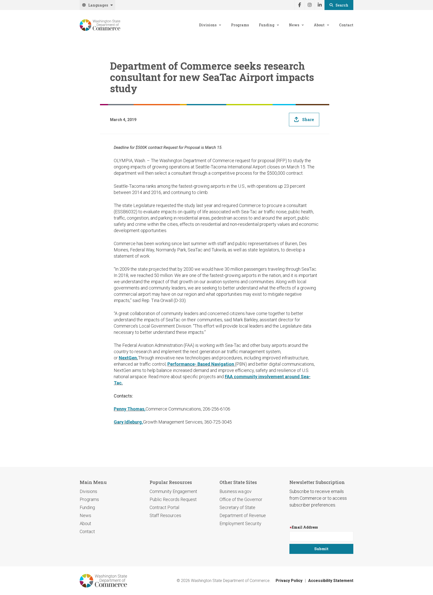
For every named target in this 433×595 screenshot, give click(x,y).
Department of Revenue (243, 515)
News (294, 25)
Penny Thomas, (130, 409)
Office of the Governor (241, 499)
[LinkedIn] (319, 5)
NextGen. (128, 357)
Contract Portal (164, 507)
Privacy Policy (289, 580)
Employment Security (240, 523)
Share (308, 119)
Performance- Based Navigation (201, 364)
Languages (98, 5)
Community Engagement (173, 491)
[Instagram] (309, 5)
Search (342, 5)
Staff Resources (165, 515)
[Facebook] (299, 5)
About (319, 25)
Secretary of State (237, 507)
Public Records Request (173, 499)
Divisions (207, 25)
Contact (346, 25)
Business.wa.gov (236, 491)
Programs (240, 25)
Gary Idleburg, (128, 422)
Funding (266, 25)
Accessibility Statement (330, 580)
